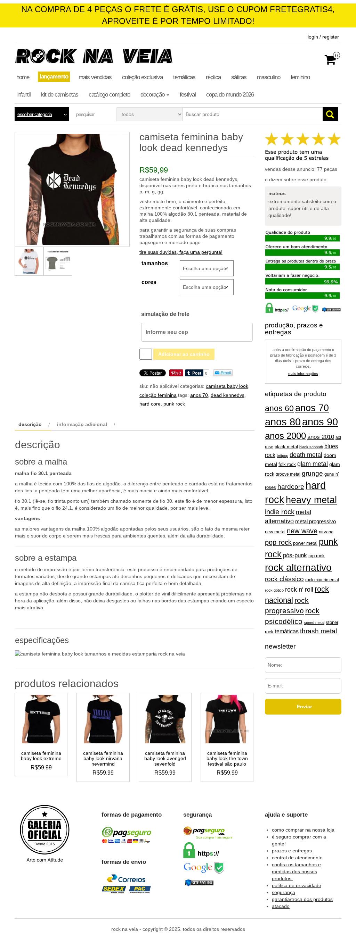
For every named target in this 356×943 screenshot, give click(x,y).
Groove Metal (288, 474)
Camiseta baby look (227, 386)
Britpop (282, 455)
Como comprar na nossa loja (303, 830)
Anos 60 (279, 408)
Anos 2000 (285, 436)
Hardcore (290, 486)
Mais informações (303, 374)
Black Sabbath (311, 447)
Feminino (300, 77)
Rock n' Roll (299, 589)
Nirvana (326, 531)
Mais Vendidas (95, 77)
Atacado (281, 906)
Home (22, 77)
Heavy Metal (311, 500)
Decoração (153, 94)
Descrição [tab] (30, 424)
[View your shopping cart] (330, 62)
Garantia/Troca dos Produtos (302, 899)
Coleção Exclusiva (142, 77)
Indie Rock (279, 512)
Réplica (213, 77)
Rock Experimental (322, 579)
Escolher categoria (34, 114)
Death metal (306, 454)
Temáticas (184, 77)
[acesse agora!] (45, 838)
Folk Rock (287, 464)
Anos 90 (320, 421)
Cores (148, 282)
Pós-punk (295, 555)
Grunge (312, 473)
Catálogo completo (109, 94)
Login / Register (323, 37)
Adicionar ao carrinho (184, 354)
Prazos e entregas (292, 850)
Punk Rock (174, 404)
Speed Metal (314, 622)
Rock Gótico (274, 590)
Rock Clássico (284, 579)
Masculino (268, 77)
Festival (188, 94)
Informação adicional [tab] (82, 424)
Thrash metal (318, 631)
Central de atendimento (297, 857)
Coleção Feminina (158, 395)
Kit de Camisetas (59, 94)
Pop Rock (278, 542)
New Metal (275, 531)
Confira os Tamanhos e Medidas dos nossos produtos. (296, 871)
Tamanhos (154, 263)
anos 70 (199, 395)
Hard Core (150, 404)
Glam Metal (312, 463)
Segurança (283, 892)
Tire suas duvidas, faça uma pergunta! (180, 252)
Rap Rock (316, 555)
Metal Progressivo (315, 521)
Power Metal (305, 543)
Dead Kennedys (227, 395)
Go (330, 114)
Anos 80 (283, 421)
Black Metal (286, 446)
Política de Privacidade (296, 885)
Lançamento (54, 76)
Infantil (23, 94)
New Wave (302, 531)
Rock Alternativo (298, 567)
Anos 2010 (320, 436)
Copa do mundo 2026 (230, 94)
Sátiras (238, 77)
